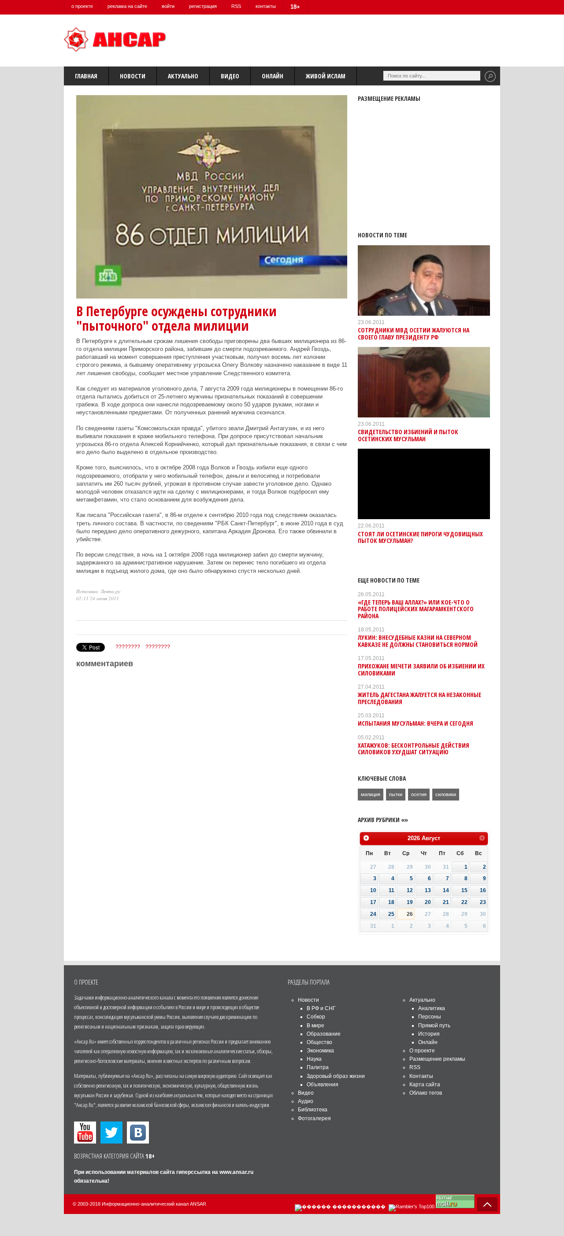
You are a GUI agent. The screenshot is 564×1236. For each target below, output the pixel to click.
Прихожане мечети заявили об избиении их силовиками (421, 669)
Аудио (305, 1101)
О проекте (422, 1051)
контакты (266, 6)
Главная (86, 76)
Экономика (320, 1051)
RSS (236, 6)
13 (428, 890)
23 (483, 902)
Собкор (316, 1017)
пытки (395, 794)
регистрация (203, 6)
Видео (230, 76)
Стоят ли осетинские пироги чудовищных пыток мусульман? (420, 537)
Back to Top (487, 1204)
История (429, 1034)
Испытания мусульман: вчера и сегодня (415, 723)
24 (373, 914)
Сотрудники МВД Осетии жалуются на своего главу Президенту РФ (413, 333)
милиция (370, 794)
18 (391, 902)
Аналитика (431, 1008)
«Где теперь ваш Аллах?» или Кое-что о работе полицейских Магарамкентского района (416, 609)
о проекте (82, 6)
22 (464, 902)
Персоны (429, 1017)
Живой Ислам (325, 76)
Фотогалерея (314, 1118)
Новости (132, 76)
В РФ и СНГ (321, 1008)
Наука (314, 1059)
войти (168, 6)
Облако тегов (425, 1093)
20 (428, 902)
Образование (324, 1034)
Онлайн (272, 76)
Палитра (318, 1067)
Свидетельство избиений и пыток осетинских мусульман (408, 435)
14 (446, 890)
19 (410, 902)
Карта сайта (424, 1084)
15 (464, 890)
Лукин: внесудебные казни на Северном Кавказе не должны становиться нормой (418, 640)
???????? (127, 647)
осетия (419, 794)
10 (373, 890)
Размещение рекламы (437, 1059)
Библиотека (312, 1110)
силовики (445, 794)
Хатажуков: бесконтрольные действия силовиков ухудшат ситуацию (413, 748)
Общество (319, 1042)
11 (391, 890)
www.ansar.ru (236, 1172)
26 (410, 914)
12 (410, 890)
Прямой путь (434, 1025)
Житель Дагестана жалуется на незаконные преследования (419, 697)
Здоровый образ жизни (336, 1076)
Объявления (322, 1084)
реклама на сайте (127, 6)
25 (391, 914)
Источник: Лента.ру (98, 591)
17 (373, 902)
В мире (315, 1025)
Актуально (183, 76)
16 (483, 890)
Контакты (421, 1076)
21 (446, 902)
